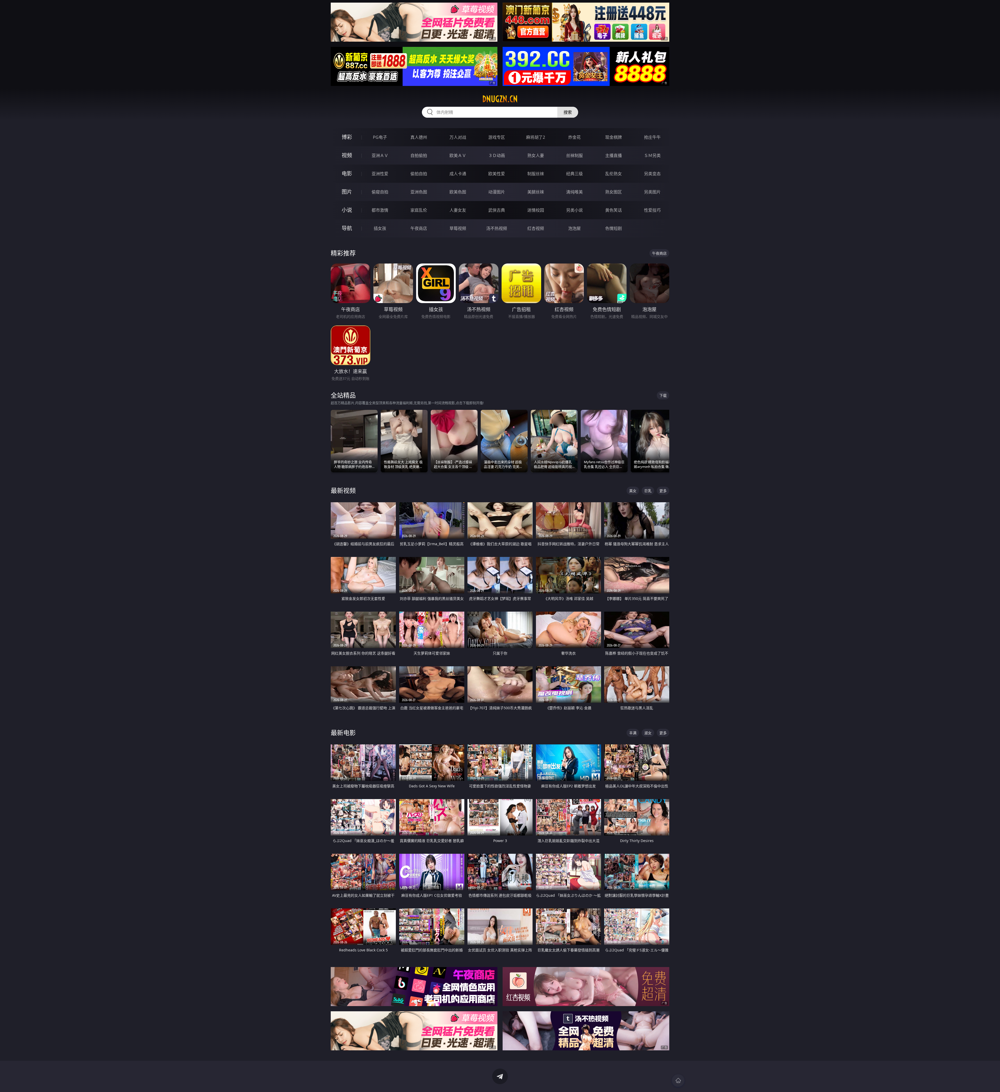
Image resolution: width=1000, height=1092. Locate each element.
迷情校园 (535, 210)
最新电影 (343, 732)
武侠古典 (496, 210)
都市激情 (380, 210)
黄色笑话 (613, 210)
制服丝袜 (535, 174)
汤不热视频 (496, 228)
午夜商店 (418, 228)
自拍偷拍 (418, 155)
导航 (347, 228)
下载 (663, 395)
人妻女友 (457, 210)
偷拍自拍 (418, 174)
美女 (632, 490)
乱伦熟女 (613, 174)
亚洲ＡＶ (380, 155)
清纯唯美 (574, 192)
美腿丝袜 (535, 192)
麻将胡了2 (535, 137)
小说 (347, 210)
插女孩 (380, 228)
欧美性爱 (496, 174)
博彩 (347, 137)
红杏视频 (535, 228)
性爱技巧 (652, 210)
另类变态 (652, 174)
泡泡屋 (574, 228)
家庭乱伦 (418, 210)
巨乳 (648, 490)
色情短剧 (613, 228)
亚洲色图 (418, 192)
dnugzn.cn (500, 99)
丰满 (632, 732)
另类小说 (574, 210)
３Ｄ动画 (496, 155)
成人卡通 (457, 174)
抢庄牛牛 (652, 137)
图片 (347, 191)
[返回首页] (678, 1080)
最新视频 (343, 490)
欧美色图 (457, 192)
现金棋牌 (613, 137)
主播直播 (613, 155)
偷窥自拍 (380, 192)
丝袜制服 (574, 155)
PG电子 (380, 137)
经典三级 (574, 174)
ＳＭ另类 (652, 155)
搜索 (568, 112)
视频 (347, 155)
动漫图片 (496, 192)
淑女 (648, 732)
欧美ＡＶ (457, 155)
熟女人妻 (535, 155)
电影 (347, 173)
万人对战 (457, 137)
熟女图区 (613, 192)
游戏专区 (496, 137)
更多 (663, 490)
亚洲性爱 (380, 174)
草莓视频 (457, 228)
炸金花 (574, 137)
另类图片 (652, 192)
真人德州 (418, 137)
